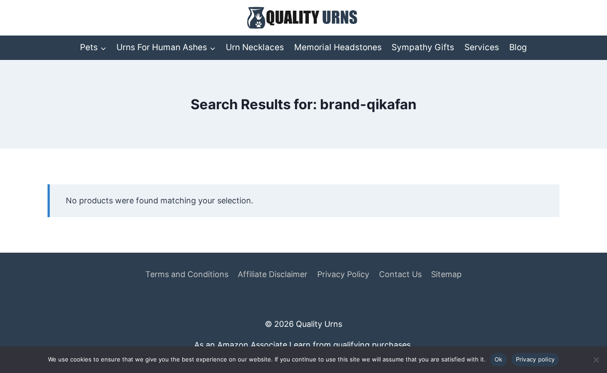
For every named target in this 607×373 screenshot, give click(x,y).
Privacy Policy (343, 274)
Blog (518, 47)
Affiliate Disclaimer (272, 274)
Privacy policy (535, 359)
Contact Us (400, 274)
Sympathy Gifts (422, 47)
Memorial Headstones (338, 47)
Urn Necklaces (255, 47)
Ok (499, 359)
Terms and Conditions (186, 274)
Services (481, 47)
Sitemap (446, 274)
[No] (595, 359)
